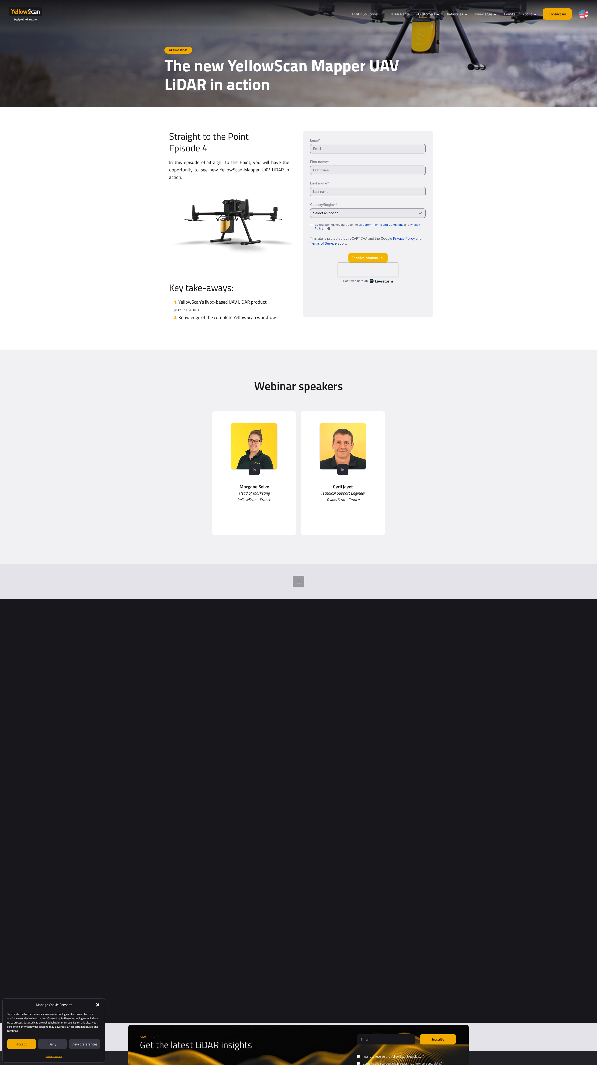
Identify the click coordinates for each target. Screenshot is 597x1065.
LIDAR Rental (400, 14)
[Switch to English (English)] (584, 14)
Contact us (557, 14)
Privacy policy (54, 1056)
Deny (52, 1044)
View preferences (84, 1044)
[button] (97, 1005)
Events (509, 14)
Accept (21, 1044)
